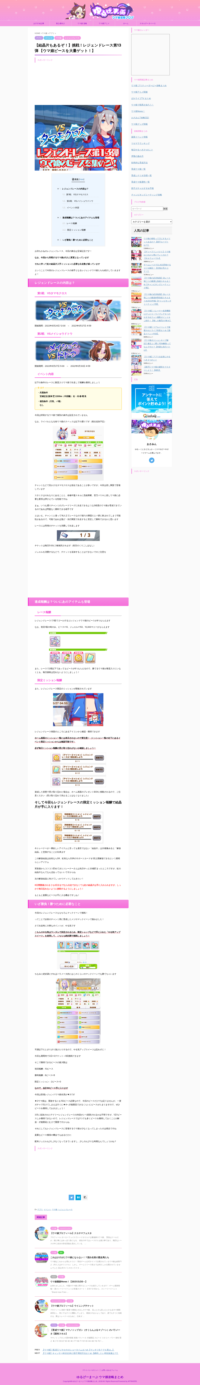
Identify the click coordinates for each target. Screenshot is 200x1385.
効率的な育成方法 (139, 162)
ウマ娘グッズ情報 (139, 124)
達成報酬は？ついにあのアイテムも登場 (79, 217)
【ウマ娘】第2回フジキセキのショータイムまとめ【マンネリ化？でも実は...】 (78, 1350)
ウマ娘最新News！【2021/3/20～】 (68, 1281)
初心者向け (60, 23)
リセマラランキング (140, 143)
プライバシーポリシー (90, 1370)
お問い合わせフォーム (109, 1370)
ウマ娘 (54, 1209)
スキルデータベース (148, 23)
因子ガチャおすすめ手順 (142, 188)
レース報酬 (69, 223)
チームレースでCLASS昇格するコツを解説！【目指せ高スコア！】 (157, 268)
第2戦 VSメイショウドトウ (77, 201)
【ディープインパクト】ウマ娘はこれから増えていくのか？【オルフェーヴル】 (157, 254)
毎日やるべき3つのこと (142, 149)
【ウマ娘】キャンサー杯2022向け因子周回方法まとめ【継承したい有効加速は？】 (80, 1353)
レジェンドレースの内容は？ (74, 188)
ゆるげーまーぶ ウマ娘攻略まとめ (100, 1377)
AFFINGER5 (132, 1381)
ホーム (125, 23)
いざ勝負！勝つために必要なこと (76, 240)
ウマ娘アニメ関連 (139, 92)
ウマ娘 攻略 (82, 23)
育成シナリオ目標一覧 (141, 175)
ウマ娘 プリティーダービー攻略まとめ (149, 85)
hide (82, 179)
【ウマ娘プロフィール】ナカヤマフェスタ (71, 1233)
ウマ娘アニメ (104, 23)
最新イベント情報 (139, 137)
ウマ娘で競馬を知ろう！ (142, 104)
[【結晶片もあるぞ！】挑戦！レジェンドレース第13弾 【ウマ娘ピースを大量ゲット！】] (78, 1197)
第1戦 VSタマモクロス (75, 194)
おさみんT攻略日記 (140, 117)
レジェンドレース (65, 1209)
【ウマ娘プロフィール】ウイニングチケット (72, 1305)
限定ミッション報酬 (74, 230)
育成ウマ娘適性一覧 (140, 182)
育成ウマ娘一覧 (138, 169)
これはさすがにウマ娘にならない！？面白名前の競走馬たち (79, 1257)
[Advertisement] (78, 83)
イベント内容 (70, 207)
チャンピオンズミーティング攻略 (146, 194)
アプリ (40, 1209)
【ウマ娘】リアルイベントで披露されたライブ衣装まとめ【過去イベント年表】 (157, 330)
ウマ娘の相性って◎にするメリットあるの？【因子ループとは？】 (157, 241)
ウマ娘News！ (138, 111)
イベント (47, 1209)
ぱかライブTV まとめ (141, 98)
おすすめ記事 (38, 23)
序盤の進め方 (137, 156)
